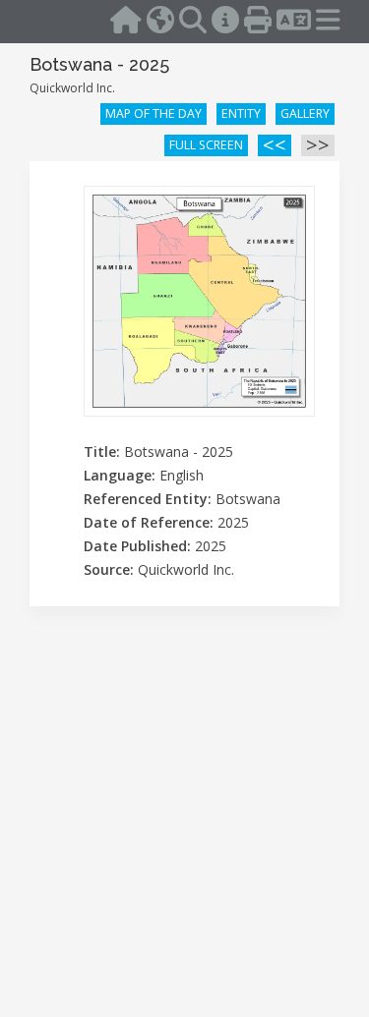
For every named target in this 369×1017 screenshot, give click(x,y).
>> (318, 145)
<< (274, 145)
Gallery (305, 113)
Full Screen (206, 145)
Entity (241, 113)
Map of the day (153, 113)
